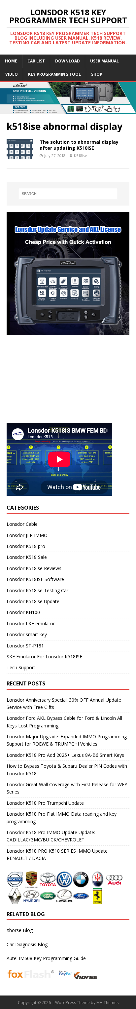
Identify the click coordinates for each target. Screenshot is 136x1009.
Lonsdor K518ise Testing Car (37, 590)
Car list (36, 61)
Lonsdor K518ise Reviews (34, 568)
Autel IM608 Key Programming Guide (46, 958)
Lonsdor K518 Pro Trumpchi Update (45, 803)
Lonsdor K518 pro (26, 546)
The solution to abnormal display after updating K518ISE (79, 145)
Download (67, 61)
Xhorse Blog (20, 930)
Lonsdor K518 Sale (27, 557)
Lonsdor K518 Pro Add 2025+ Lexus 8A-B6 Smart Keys (65, 755)
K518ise (80, 155)
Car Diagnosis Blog (27, 944)
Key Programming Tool (54, 74)
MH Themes (107, 1002)
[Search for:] (68, 193)
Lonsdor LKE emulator (31, 623)
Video (11, 74)
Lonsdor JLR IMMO (27, 535)
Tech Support (21, 667)
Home (11, 61)
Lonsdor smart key (27, 634)
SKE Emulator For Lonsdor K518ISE (44, 656)
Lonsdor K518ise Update (33, 601)
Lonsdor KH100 (23, 612)
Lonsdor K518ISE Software (35, 579)
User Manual (104, 61)
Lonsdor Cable (22, 524)
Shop (96, 74)
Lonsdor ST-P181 (25, 645)
